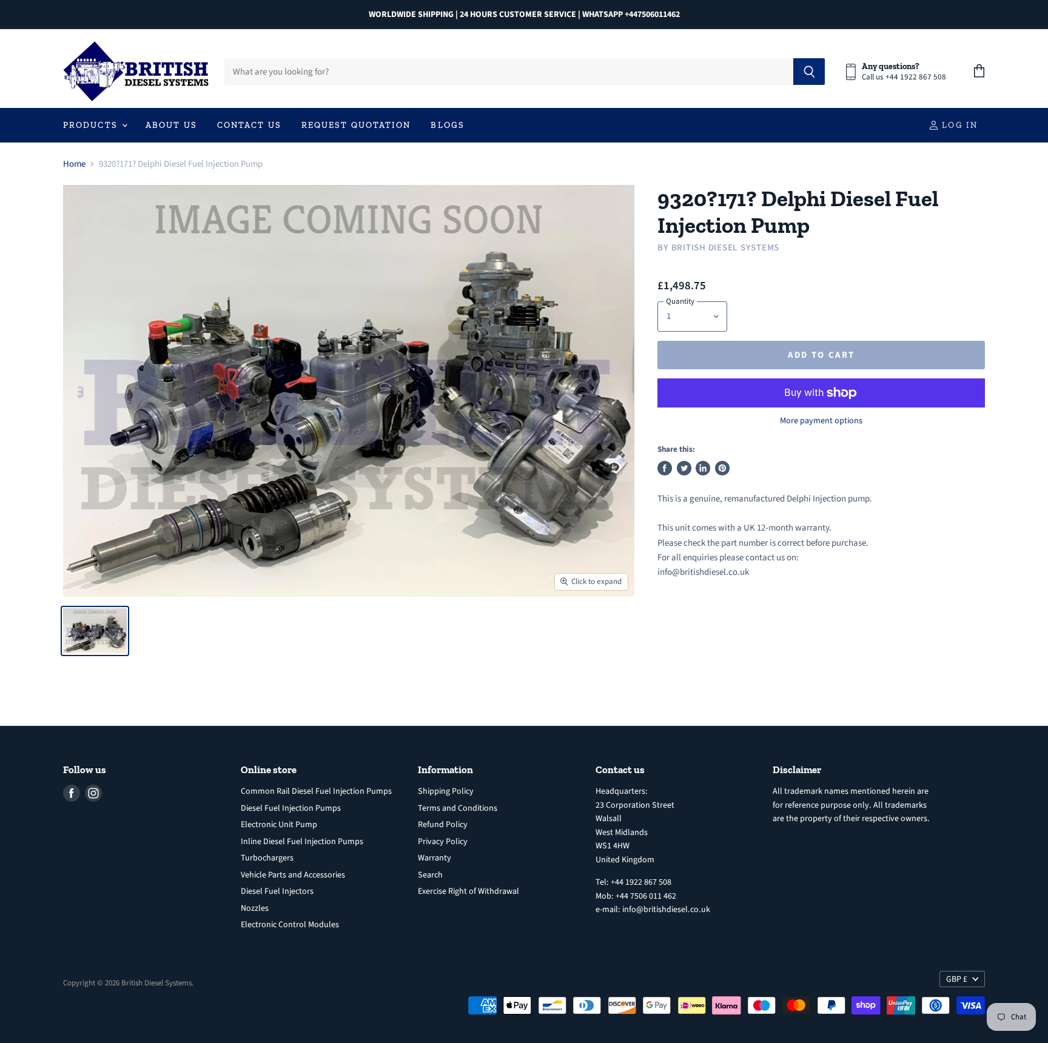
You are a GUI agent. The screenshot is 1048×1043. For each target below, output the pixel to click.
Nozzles (255, 908)
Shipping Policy (446, 791)
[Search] (809, 72)
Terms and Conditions (457, 808)
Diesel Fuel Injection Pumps (291, 808)
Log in (958, 125)
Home (74, 164)
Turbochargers (267, 858)
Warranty (434, 858)
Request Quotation (356, 125)
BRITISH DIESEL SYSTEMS (725, 247)
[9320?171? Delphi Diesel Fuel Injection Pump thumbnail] (95, 631)
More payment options (821, 421)
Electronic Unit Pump (279, 825)
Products (92, 125)
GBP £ (956, 979)
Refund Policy (443, 825)
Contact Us (249, 125)
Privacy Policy (443, 842)
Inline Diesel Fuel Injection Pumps (302, 842)
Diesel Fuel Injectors (277, 891)
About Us (171, 125)
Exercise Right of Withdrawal (468, 891)
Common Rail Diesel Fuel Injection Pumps (316, 791)
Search (430, 875)
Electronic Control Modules (290, 925)
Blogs (448, 125)
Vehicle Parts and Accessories (293, 875)
